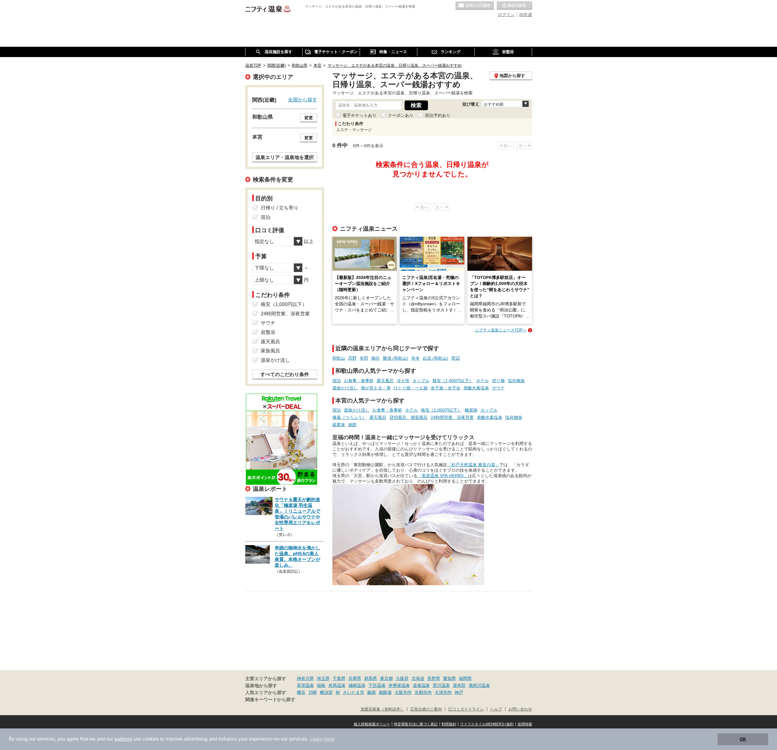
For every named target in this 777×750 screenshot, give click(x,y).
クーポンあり (400, 115)
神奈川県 (305, 678)
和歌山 (338, 358)
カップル (420, 380)
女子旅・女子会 (445, 387)
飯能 (371, 692)
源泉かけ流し (345, 387)
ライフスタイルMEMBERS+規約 (487, 724)
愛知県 (449, 678)
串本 (415, 358)
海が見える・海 (376, 387)
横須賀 (326, 692)
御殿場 (385, 692)
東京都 (386, 678)
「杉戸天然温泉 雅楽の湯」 (473, 464)
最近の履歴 (514, 6)
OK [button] (743, 739)
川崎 (312, 692)
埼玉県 (323, 678)
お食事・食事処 (359, 380)
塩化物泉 (516, 380)
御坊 (375, 358)
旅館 (352, 424)
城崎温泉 (356, 685)
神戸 (459, 692)
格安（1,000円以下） (453, 380)
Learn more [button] (322, 739)
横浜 (301, 692)
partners (123, 739)
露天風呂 (385, 380)
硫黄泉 (338, 424)
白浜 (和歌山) (435, 358)
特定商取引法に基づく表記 (416, 724)
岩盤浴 (268, 332)
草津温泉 (305, 685)
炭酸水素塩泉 (476, 387)
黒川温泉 (441, 685)
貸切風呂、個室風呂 (408, 417)
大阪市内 (403, 692)
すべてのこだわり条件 (284, 374)
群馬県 (370, 678)
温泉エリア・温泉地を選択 (285, 157)
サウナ (498, 387)
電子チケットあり (359, 115)
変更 (308, 117)
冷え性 (403, 380)
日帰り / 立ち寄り (279, 207)
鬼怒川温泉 (479, 685)
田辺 (455, 358)
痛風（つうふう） (349, 417)
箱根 (321, 685)
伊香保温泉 (399, 685)
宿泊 (336, 380)
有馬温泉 (336, 685)
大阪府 (402, 678)
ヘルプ (496, 709)
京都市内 (423, 692)
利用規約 (449, 724)
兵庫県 (354, 678)
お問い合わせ (520, 709)
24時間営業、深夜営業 (452, 417)
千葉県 (339, 678)
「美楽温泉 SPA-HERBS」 (442, 475)
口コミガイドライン (466, 709)
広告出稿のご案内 (426, 709)
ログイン (506, 14)
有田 (364, 358)
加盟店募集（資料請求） (382, 709)
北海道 (418, 678)
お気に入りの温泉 (475, 6)
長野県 (433, 678)
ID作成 (525, 14)
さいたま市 (353, 692)
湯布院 (459, 685)
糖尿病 (471, 410)
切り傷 (498, 380)
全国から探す (302, 99)
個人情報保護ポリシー (372, 724)
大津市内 (443, 692)
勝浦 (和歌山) (395, 358)
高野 (352, 358)
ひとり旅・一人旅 (411, 387)
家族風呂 (270, 350)
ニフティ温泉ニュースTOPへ (501, 330)
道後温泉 (421, 685)
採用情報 (524, 724)
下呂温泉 (376, 685)
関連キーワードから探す (270, 699)
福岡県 (465, 678)
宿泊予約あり (437, 115)
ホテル (482, 380)
